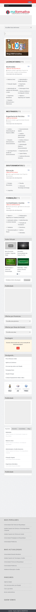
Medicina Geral (10, 79)
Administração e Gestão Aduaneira (14, 449)
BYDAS (26, 611)
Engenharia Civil (23, 151)
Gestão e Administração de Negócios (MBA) (10, 130)
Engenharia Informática (11, 464)
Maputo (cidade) (12, 70)
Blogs (29, 428)
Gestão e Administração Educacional (21, 135)
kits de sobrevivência (9, 592)
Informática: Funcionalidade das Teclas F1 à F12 (22, 253)
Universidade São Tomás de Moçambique (14, 524)
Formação (11, 198)
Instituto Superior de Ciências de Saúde (14, 534)
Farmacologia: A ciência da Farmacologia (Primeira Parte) (9, 270)
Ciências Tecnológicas (13, 68)
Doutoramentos (14, 165)
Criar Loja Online (8, 588)
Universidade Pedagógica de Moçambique (15, 538)
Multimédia (10, 67)
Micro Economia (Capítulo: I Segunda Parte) (10, 253)
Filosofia (21, 183)
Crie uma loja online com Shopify (14, 366)
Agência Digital (8, 582)
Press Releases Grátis (11, 358)
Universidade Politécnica (10, 541)
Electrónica (21, 227)
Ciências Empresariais (13, 204)
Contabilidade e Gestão (15, 203)
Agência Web (20, 611)
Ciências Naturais (11, 118)
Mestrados (11, 111)
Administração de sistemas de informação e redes (12, 90)
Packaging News (10, 370)
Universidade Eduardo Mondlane (12, 554)
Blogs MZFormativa (14, 54)
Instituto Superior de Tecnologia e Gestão (14, 558)
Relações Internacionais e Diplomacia (10, 102)
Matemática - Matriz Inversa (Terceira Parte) (22, 269)
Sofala (9, 174)
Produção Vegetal (11, 84)
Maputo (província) (12, 206)
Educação (10, 170)
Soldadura (9, 227)
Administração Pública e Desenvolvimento (22, 146)
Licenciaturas (13, 62)
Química (21, 230)
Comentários (22, 428)
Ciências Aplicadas (12, 172)
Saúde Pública (22, 153)
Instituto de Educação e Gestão (12, 569)
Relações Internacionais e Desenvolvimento (10, 141)
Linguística (9, 190)
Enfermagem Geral (23, 88)
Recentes (14, 428)
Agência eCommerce (11, 362)
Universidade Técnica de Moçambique (14, 562)
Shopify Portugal (10, 374)
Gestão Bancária (23, 220)
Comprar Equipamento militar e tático (15, 377)
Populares (7, 428)
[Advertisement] (18, 300)
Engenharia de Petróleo (15, 116)
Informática (21, 232)
